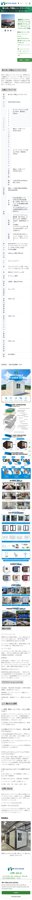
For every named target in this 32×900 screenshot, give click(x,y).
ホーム (5, 11)
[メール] (29, 451)
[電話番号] (29, 443)
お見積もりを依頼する (25, 60)
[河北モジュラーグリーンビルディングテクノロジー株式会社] (8, 3)
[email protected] (17, 803)
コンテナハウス (12, 11)
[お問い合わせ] (29, 455)
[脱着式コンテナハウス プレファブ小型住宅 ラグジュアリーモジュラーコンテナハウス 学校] (8, 21)
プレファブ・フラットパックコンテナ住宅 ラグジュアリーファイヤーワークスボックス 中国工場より (16, 855)
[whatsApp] (29, 447)
